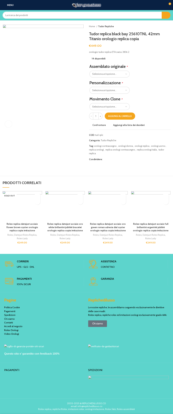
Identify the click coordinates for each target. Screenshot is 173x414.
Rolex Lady (22, 238)
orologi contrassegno (105, 145)
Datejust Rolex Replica (25, 234)
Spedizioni (9, 314)
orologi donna (125, 145)
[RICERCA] (166, 15)
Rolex (10, 234)
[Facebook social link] (105, 159)
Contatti (8, 322)
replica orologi (96, 149)
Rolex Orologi (11, 330)
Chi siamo (9, 318)
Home (92, 26)
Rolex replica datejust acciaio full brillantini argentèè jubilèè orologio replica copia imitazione (150, 227)
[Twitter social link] (109, 159)
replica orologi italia (147, 149)
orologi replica (142, 145)
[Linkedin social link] (117, 159)
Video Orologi (11, 333)
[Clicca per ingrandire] (8, 124)
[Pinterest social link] (113, 159)
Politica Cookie (12, 307)
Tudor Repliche (106, 26)
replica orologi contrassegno (120, 149)
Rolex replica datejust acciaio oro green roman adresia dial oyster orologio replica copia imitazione (108, 227)
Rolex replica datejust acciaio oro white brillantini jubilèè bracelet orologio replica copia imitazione (65, 227)
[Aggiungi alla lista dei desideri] (37, 196)
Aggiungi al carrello (120, 116)
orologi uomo (158, 145)
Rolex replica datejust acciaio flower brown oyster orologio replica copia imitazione (22, 227)
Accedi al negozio (13, 326)
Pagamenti (9, 311)
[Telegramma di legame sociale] (121, 159)
